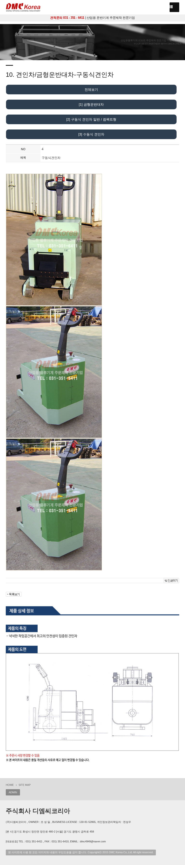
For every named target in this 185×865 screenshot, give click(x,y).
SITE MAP (25, 784)
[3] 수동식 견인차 (91, 134)
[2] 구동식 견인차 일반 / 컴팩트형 (91, 119)
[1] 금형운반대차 (91, 104)
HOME (10, 784)
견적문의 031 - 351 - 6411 (67, 17)
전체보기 (91, 89)
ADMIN (13, 792)
